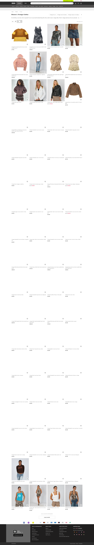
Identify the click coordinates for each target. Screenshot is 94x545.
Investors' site (48, 533)
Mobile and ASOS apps (63, 528)
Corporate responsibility (49, 531)
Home (12, 11)
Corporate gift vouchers (63, 531)
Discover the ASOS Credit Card (64, 536)
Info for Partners (61, 534)
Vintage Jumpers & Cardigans (74, 14)
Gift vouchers (61, 529)
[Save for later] (27, 44)
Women (16, 11)
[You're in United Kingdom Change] (81, 1)
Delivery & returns (35, 531)
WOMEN (19, 3)
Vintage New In (53, 14)
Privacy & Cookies (72, 543)
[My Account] (75, 3)
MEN (26, 3)
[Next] (81, 15)
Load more (47, 517)
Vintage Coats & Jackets (62, 14)
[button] (74, 534)
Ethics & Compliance (35, 539)
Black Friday (61, 533)
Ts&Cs (77, 543)
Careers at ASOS (48, 529)
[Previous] (48, 15)
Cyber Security (48, 534)
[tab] (13, 6)
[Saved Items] (78, 3)
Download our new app (68, 0)
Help (33, 528)
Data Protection (34, 538)
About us (47, 528)
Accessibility (80, 543)
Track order (34, 529)
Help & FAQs (76, 0)
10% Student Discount (35, 534)
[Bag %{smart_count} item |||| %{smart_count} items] (81, 3)
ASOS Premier (34, 533)
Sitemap (33, 536)
